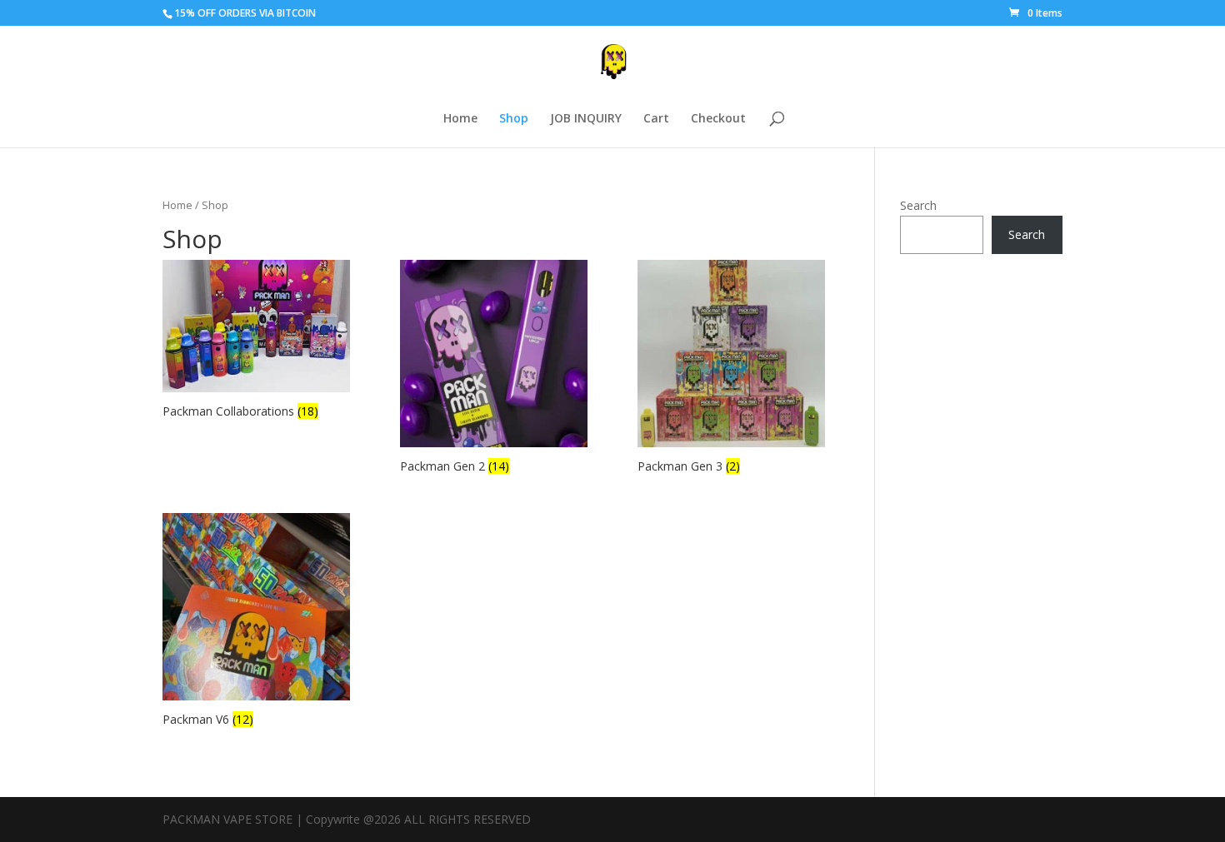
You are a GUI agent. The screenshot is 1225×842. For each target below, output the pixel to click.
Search (918, 205)
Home (460, 119)
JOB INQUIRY (586, 119)
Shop (513, 119)
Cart (656, 119)
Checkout (718, 119)
